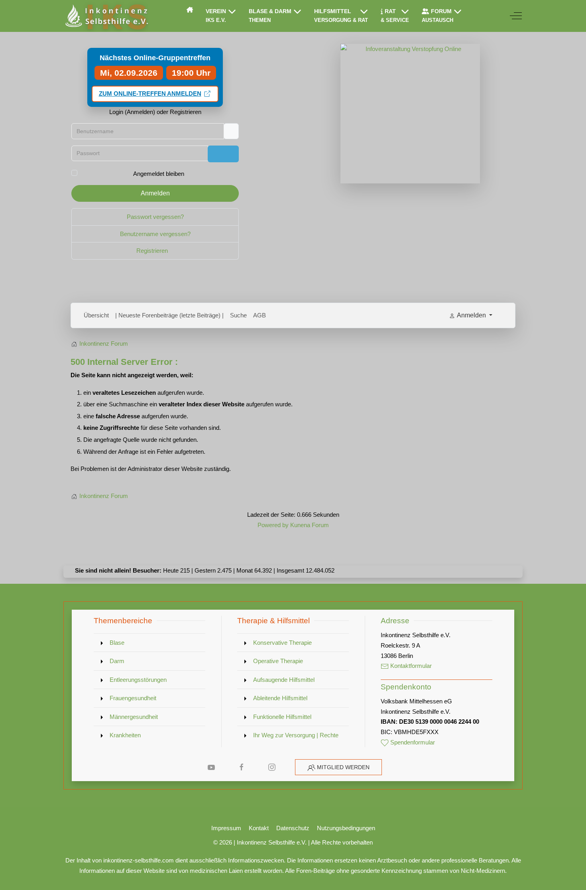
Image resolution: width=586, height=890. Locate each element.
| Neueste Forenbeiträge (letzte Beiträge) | (169, 315)
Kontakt (259, 828)
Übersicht (96, 315)
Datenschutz (292, 828)
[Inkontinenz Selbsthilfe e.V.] (105, 16)
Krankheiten (125, 735)
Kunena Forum (309, 525)
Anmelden (155, 193)
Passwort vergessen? (155, 216)
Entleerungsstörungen (138, 679)
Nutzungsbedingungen (346, 828)
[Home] (189, 10)
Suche (238, 315)
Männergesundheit (134, 716)
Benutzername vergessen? (155, 233)
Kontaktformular (410, 665)
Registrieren (152, 250)
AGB (259, 315)
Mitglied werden (343, 767)
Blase (117, 642)
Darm (117, 661)
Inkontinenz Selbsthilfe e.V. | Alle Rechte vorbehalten (305, 842)
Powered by (273, 525)
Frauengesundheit (133, 698)
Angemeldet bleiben (158, 173)
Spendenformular (412, 742)
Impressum (226, 828)
